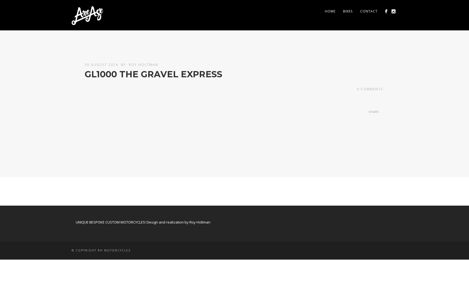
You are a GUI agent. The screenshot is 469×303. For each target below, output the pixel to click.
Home (330, 11)
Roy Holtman (143, 64)
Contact (369, 11)
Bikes (348, 11)
